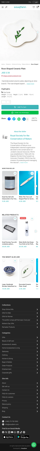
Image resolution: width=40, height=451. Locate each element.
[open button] (2, 7)
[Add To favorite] (15, 173)
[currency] (33, 2)
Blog (30, 2)
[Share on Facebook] (9, 118)
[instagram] (9, 432)
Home (3, 64)
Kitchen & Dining (16, 64)
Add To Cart (21, 107)
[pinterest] (24, 432)
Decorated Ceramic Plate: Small (25, 285)
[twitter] (6, 432)
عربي (36, 2)
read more (30, 84)
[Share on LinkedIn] (24, 119)
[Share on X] (13, 118)
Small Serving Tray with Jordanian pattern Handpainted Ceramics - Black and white (9, 243)
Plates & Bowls (26, 64)
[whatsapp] (15, 432)
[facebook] (3, 432)
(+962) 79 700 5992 (11, 421)
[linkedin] (18, 432)
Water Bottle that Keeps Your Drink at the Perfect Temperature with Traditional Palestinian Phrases (26, 243)
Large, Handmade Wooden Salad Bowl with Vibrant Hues (9, 285)
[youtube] (12, 432)
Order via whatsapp (22, 112)
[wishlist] (34, 7)
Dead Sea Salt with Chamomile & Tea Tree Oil (9, 198)
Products (8, 64)
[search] (6, 7)
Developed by (20, 448)
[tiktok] (21, 432)
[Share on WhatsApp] (19, 119)
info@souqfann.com (12, 424)
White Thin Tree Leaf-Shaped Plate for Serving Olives (26, 198)
